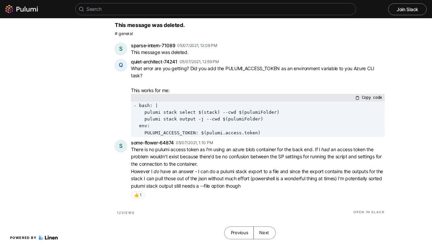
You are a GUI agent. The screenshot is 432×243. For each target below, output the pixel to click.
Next (264, 232)
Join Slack (407, 9)
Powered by (23, 238)
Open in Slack (369, 212)
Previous (239, 232)
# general (124, 33)
